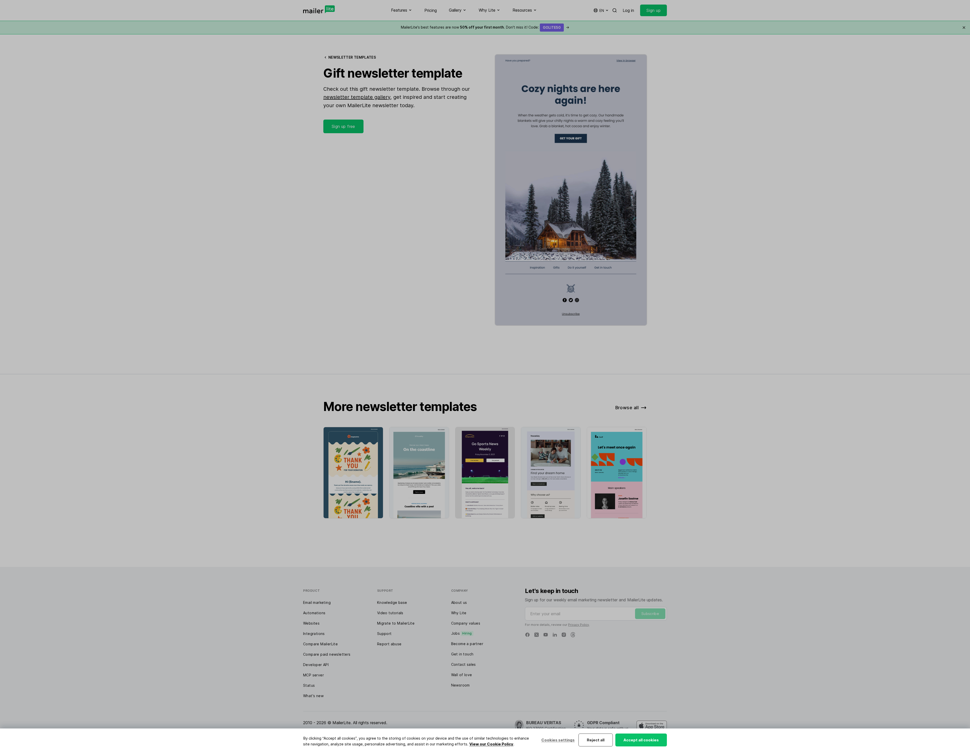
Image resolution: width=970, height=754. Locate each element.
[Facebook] (527, 634)
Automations (314, 613)
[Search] (615, 10)
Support (384, 633)
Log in (628, 10)
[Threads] (572, 634)
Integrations (314, 633)
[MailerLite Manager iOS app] (652, 726)
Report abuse (389, 644)
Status (309, 685)
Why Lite (459, 613)
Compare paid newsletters (327, 654)
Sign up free (343, 126)
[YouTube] (545, 634)
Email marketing (317, 602)
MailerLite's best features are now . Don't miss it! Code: (485, 27)
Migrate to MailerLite (396, 623)
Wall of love (461, 675)
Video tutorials (390, 613)
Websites (311, 623)
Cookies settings (558, 740)
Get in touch (462, 654)
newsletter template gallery (356, 97)
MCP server (313, 675)
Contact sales (463, 664)
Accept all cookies (641, 740)
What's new (313, 696)
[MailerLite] (319, 9)
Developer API (316, 664)
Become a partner (467, 644)
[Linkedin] (554, 634)
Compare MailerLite (320, 644)
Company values (465, 623)
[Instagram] (563, 634)
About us (459, 602)
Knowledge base (392, 602)
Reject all (595, 740)
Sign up (653, 10)
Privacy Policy (578, 625)
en (601, 10)
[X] (536, 634)
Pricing (430, 10)
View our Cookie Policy (491, 744)
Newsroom (460, 685)
